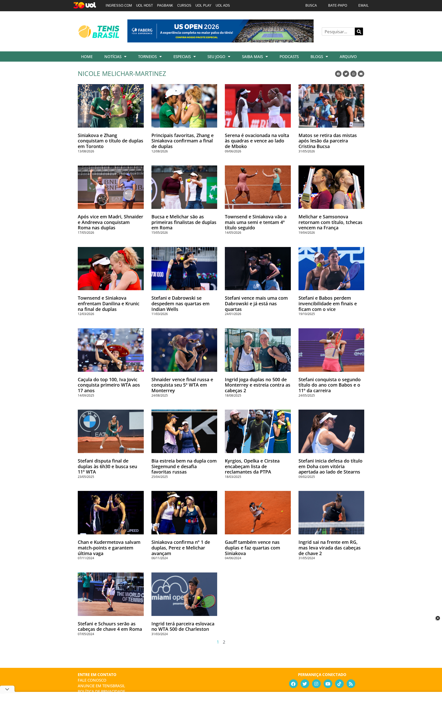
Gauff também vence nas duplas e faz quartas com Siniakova (252, 547)
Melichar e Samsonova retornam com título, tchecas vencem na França (330, 222)
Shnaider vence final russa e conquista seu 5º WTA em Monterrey (182, 384)
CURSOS (184, 5)
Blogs (317, 56)
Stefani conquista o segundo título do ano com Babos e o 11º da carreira (330, 384)
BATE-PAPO (337, 5)
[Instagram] (316, 683)
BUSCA (311, 5)
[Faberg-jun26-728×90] (220, 41)
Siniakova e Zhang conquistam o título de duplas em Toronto (110, 140)
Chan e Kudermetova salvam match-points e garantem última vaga (109, 547)
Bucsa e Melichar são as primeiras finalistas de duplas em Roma (183, 222)
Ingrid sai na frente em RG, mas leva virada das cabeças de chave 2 (330, 547)
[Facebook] (293, 683)
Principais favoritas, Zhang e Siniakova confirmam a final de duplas (182, 140)
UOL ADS (223, 5)
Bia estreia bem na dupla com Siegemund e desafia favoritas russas (184, 466)
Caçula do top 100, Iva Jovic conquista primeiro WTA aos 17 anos (109, 384)
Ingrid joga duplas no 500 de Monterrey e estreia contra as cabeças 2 (257, 384)
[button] (338, 74)
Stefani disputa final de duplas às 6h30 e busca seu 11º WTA (107, 466)
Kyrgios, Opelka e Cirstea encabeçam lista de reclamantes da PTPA (252, 466)
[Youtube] (328, 683)
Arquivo (348, 56)
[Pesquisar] (359, 31)
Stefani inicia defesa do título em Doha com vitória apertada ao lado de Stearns (330, 466)
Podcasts (289, 56)
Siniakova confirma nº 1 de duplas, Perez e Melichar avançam (180, 547)
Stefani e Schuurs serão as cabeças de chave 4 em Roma (110, 626)
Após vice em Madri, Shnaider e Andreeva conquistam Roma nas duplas (110, 222)
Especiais (182, 56)
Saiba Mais (252, 56)
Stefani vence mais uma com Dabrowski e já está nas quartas (256, 303)
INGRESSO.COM (119, 5)
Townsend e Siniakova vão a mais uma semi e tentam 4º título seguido (255, 222)
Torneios (147, 56)
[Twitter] (305, 683)
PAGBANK (165, 5)
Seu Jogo (216, 56)
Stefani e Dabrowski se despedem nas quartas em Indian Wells (180, 303)
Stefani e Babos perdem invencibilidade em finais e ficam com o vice (328, 303)
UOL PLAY (203, 5)
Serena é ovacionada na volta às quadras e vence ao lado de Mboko (257, 140)
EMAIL (363, 5)
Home (87, 56)
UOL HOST (144, 5)
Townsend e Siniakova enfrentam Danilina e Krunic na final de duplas (108, 303)
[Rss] (351, 683)
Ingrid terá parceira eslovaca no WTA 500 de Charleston (182, 626)
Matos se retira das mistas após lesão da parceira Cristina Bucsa (328, 140)
